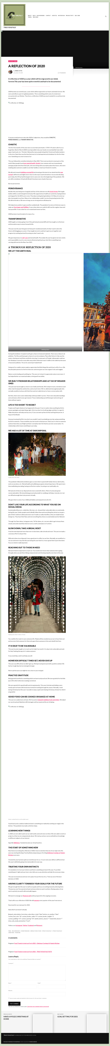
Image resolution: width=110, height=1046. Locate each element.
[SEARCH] (105, 16)
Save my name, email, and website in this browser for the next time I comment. (28, 998)
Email (39, 983)
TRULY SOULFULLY (10, 27)
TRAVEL (30, 17)
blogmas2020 (16, 931)
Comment (11, 963)
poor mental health (29, 163)
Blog (34, 15)
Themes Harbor (33, 1041)
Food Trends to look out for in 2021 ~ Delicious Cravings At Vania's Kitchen (36, 943)
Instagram (19, 925)
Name (10, 983)
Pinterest (39, 925)
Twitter (25, 925)
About (30, 15)
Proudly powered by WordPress (12, 1041)
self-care (25, 238)
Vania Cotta (18, 70)
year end (18, 932)
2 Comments (62, 73)
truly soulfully (47, 931)
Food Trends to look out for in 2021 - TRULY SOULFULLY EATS (33, 951)
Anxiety (38, 163)
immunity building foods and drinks (48, 700)
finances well (27, 896)
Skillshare (17, 843)
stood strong (53, 191)
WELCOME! (35, 17)
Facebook (31, 925)
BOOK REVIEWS (41, 15)
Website (10, 990)
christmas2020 (25, 931)
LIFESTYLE (54, 15)
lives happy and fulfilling (21, 207)
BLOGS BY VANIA (13, 61)
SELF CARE (77, 15)
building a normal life (27, 172)
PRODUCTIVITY (70, 15)
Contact (48, 15)
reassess (36, 900)
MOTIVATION (61, 15)
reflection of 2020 (36, 931)
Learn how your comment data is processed (38, 1006)
